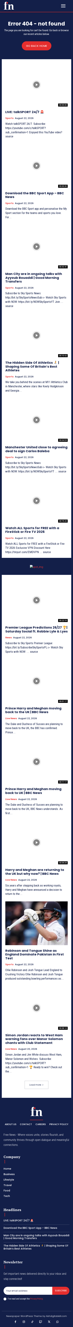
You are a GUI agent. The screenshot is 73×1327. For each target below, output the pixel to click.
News (8, 637)
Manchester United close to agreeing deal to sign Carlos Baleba (36, 449)
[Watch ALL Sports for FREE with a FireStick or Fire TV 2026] (36, 500)
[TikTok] (32, 1322)
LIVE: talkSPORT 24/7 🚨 (24, 112)
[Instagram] (24, 1322)
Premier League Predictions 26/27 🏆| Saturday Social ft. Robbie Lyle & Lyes (36, 629)
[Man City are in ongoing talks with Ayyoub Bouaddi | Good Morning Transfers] (36, 246)
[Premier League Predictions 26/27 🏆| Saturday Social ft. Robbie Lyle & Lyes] (36, 600)
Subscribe (61, 1290)
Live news (11, 718)
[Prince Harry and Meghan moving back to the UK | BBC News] (36, 681)
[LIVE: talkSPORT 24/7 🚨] (36, 84)
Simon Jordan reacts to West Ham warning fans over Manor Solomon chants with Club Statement (34, 1039)
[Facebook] (15, 1322)
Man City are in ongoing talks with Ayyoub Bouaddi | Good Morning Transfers (33, 278)
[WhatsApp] (57, 1322)
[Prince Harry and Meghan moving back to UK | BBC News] (36, 762)
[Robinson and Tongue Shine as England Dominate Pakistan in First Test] (36, 923)
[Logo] (9, 6)
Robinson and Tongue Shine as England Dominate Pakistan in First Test (34, 954)
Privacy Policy (36, 1298)
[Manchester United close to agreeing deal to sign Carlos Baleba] (36, 420)
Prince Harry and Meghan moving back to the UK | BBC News (33, 710)
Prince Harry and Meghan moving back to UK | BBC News (33, 791)
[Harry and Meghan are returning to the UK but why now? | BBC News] (36, 842)
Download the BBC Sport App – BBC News (34, 195)
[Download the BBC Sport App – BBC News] (36, 166)
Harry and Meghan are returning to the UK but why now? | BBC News (34, 872)
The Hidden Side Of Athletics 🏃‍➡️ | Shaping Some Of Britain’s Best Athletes (32, 366)
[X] (49, 1322)
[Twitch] (40, 1322)
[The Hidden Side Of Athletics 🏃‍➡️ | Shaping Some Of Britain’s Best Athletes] (36, 335)
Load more (35, 1084)
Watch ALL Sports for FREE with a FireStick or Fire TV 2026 (32, 530)
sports (9, 118)
